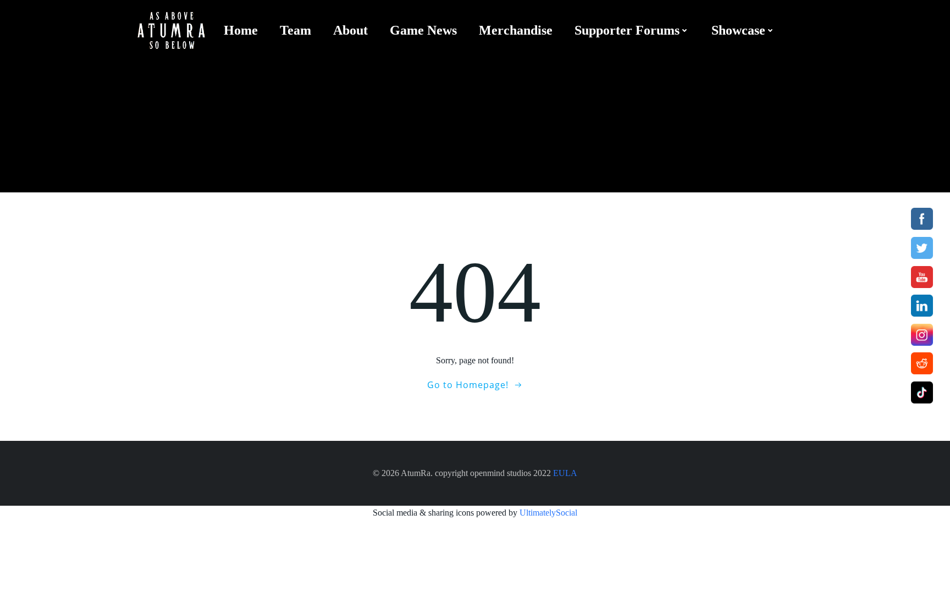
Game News (423, 30)
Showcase (738, 30)
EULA (565, 473)
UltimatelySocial (548, 512)
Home (241, 30)
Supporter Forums (627, 30)
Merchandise (516, 30)
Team (295, 30)
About (350, 30)
